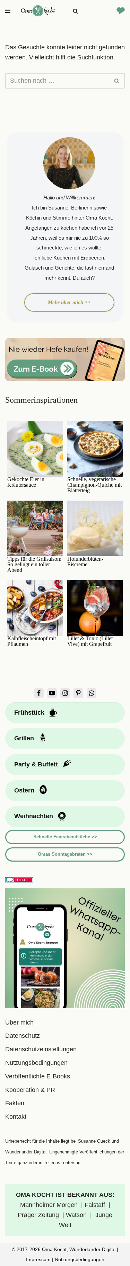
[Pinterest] (78, 693)
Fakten (14, 1103)
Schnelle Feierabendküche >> (65, 836)
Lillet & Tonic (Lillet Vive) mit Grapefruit (90, 641)
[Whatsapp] (91, 693)
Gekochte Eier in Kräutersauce (25, 482)
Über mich (19, 1022)
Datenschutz (22, 1035)
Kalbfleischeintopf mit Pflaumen (31, 641)
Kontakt (15, 1116)
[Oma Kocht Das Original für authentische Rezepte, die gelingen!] (38, 10)
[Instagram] (65, 693)
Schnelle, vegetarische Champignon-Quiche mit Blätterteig (94, 485)
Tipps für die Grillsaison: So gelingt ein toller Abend (34, 564)
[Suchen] (75, 11)
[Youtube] (52, 693)
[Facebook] (39, 693)
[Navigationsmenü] (7, 10)
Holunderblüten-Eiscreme (85, 561)
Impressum (38, 1259)
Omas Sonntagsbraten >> (65, 854)
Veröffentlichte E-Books (37, 1076)
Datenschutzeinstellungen (41, 1049)
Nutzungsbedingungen (36, 1062)
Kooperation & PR (30, 1089)
